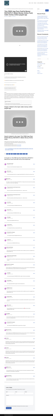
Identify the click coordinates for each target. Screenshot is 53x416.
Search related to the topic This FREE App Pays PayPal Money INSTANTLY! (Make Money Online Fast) (18, 104)
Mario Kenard (8, 178)
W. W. (38, 36)
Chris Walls (38, 40)
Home (5, 8)
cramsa (38, 44)
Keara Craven (9, 209)
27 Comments (13, 16)
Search (47, 10)
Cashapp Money (9, 224)
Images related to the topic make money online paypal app (12, 103)
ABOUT (38, 70)
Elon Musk (7, 338)
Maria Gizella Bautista (10, 247)
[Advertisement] (19, 51)
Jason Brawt (9, 202)
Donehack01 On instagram (11, 322)
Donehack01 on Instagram (11, 232)
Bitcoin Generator (8, 329)
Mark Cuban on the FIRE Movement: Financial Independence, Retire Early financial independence (42, 27)
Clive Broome (39, 52)
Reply (34, 171)
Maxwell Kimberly (8, 375)
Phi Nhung (6, 16)
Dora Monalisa (9, 280)
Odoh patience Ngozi (10, 163)
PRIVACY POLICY (40, 73)
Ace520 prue (9, 239)
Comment (7, 395)
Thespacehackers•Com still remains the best (13, 187)
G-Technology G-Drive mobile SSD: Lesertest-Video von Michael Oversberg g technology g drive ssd (42, 24)
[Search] (48, 59)
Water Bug (38, 48)
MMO (38, 66)
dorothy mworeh (9, 296)
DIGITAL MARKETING (40, 63)
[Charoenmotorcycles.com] (6, 3)
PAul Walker (9, 217)
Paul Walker (8, 313)
